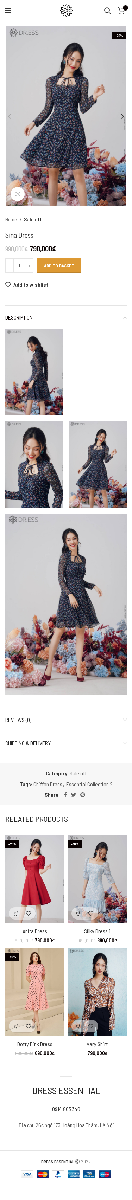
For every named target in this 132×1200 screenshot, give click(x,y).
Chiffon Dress (47, 784)
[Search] (107, 11)
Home (11, 219)
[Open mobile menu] (8, 11)
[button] (16, 913)
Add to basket (59, 266)
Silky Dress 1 (97, 931)
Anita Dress (35, 931)
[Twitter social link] (73, 794)
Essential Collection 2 (89, 784)
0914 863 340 (66, 1108)
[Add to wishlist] (28, 913)
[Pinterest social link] (82, 794)
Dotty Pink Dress (34, 1043)
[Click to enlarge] (18, 194)
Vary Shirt (97, 1043)
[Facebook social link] (65, 794)
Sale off (33, 219)
